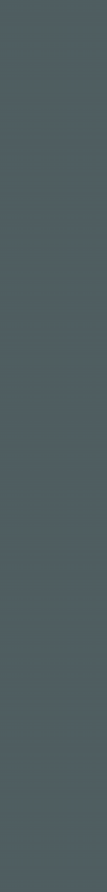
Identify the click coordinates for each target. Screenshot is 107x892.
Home (48, 328)
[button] (53, 642)
